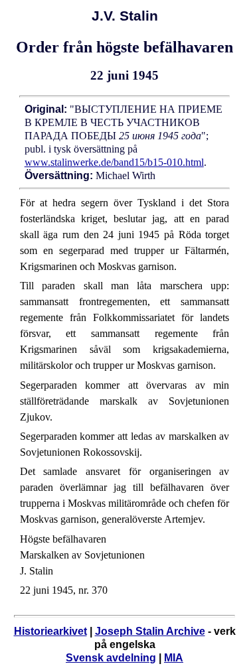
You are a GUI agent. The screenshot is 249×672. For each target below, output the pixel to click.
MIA (173, 657)
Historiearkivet (50, 631)
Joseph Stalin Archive (150, 631)
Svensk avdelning (111, 657)
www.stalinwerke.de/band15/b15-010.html (114, 162)
